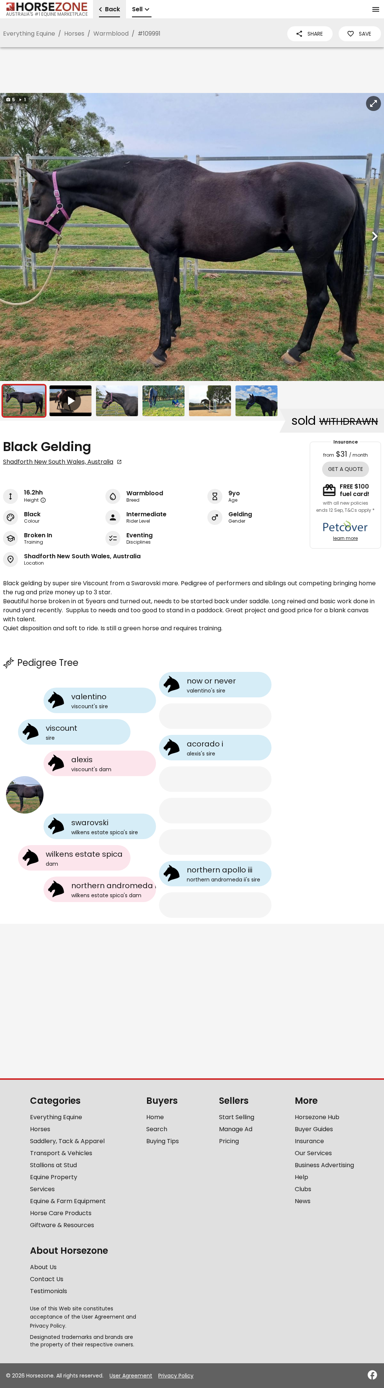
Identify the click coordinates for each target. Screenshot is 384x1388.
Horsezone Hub (317, 1117)
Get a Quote (345, 469)
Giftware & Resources (62, 1225)
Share (315, 33)
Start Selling (236, 1117)
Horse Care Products (61, 1213)
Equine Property (53, 1177)
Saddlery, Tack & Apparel (67, 1141)
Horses (74, 33)
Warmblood (111, 33)
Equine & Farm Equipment (68, 1201)
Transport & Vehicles (61, 1153)
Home (155, 1117)
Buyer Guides (314, 1129)
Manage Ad (235, 1129)
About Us (43, 1267)
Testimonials (48, 1291)
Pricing (229, 1141)
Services (42, 1189)
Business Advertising (324, 1165)
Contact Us (46, 1279)
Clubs (303, 1189)
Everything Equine (29, 33)
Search (156, 1129)
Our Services (313, 1153)
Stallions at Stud (53, 1165)
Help (301, 1177)
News (302, 1201)
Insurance (309, 1141)
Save (365, 33)
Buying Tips (162, 1141)
